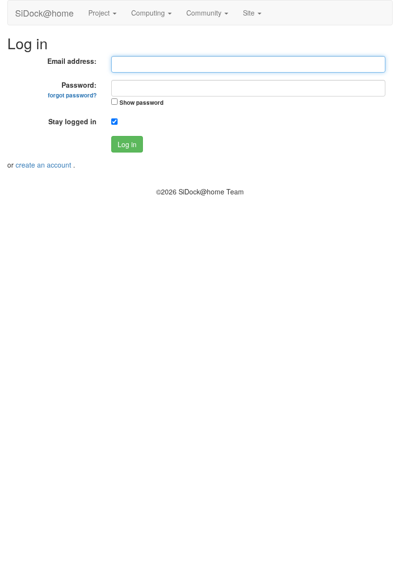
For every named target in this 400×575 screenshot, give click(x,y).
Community (204, 13)
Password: (72, 89)
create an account (44, 165)
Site (250, 13)
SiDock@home (44, 12)
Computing (149, 13)
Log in (127, 144)
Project (100, 13)
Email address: (72, 61)
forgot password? (72, 95)
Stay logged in (72, 121)
